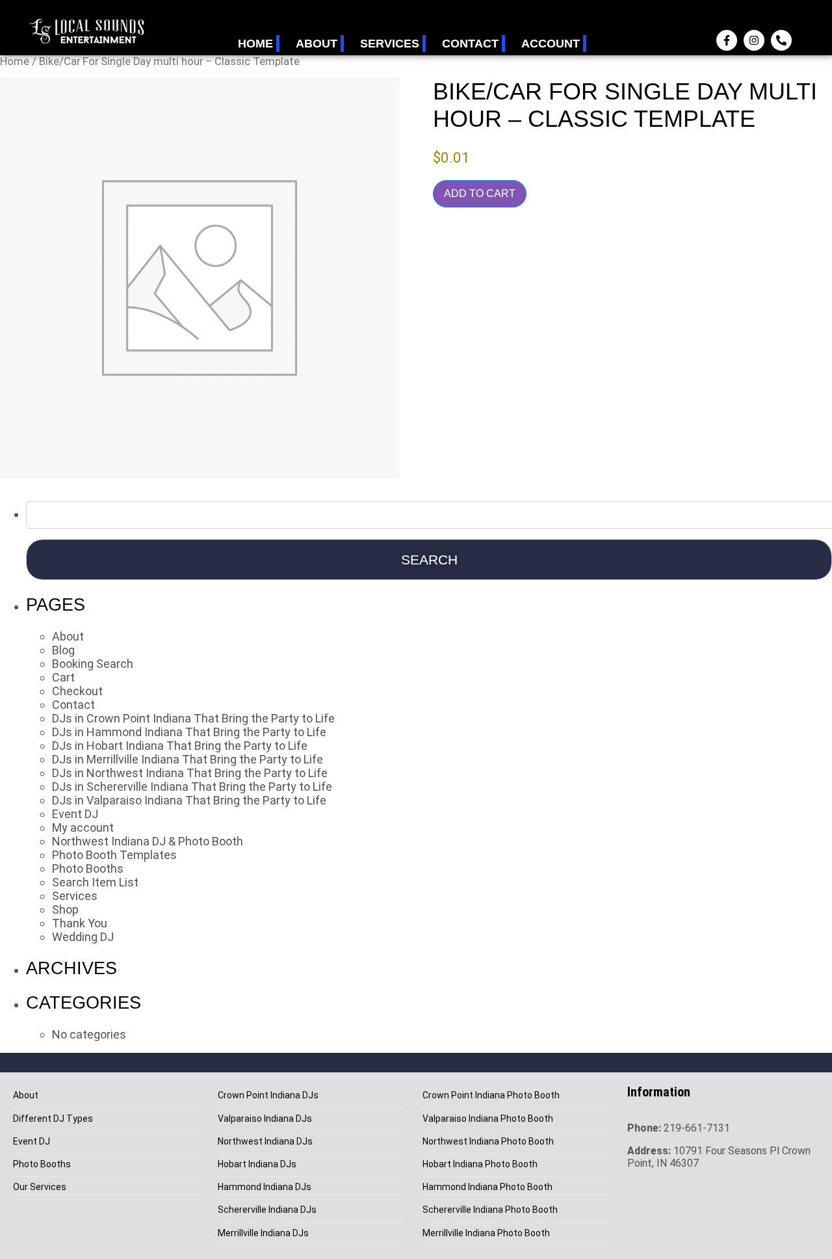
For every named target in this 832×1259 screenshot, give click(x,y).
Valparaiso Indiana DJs (265, 1118)
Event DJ (75, 814)
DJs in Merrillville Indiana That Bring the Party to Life (187, 759)
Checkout (77, 691)
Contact (470, 43)
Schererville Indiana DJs (267, 1209)
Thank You (79, 923)
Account (550, 43)
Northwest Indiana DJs (265, 1141)
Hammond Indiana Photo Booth (487, 1187)
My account (83, 827)
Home (255, 43)
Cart (63, 677)
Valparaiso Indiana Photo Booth (487, 1118)
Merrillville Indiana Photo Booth (486, 1233)
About (316, 43)
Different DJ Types (53, 1118)
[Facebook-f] (726, 40)
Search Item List (95, 882)
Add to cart (479, 193)
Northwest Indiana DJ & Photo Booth (147, 841)
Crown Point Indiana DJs (268, 1095)
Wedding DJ (83, 937)
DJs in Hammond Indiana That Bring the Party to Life (189, 732)
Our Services (39, 1187)
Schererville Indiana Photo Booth (490, 1209)
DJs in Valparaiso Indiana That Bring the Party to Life (189, 800)
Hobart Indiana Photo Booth (480, 1164)
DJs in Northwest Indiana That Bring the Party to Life (190, 773)
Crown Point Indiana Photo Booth (491, 1095)
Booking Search (92, 663)
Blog (63, 650)
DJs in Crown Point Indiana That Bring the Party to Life (193, 718)
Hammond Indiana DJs (264, 1187)
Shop (65, 909)
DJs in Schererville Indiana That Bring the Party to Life (192, 786)
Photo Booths (88, 868)
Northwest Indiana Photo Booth (488, 1141)
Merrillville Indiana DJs (263, 1233)
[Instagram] (754, 40)
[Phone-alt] (781, 40)
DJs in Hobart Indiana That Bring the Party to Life (179, 745)
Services (389, 43)
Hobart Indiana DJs (257, 1164)
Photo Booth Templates (114, 855)
